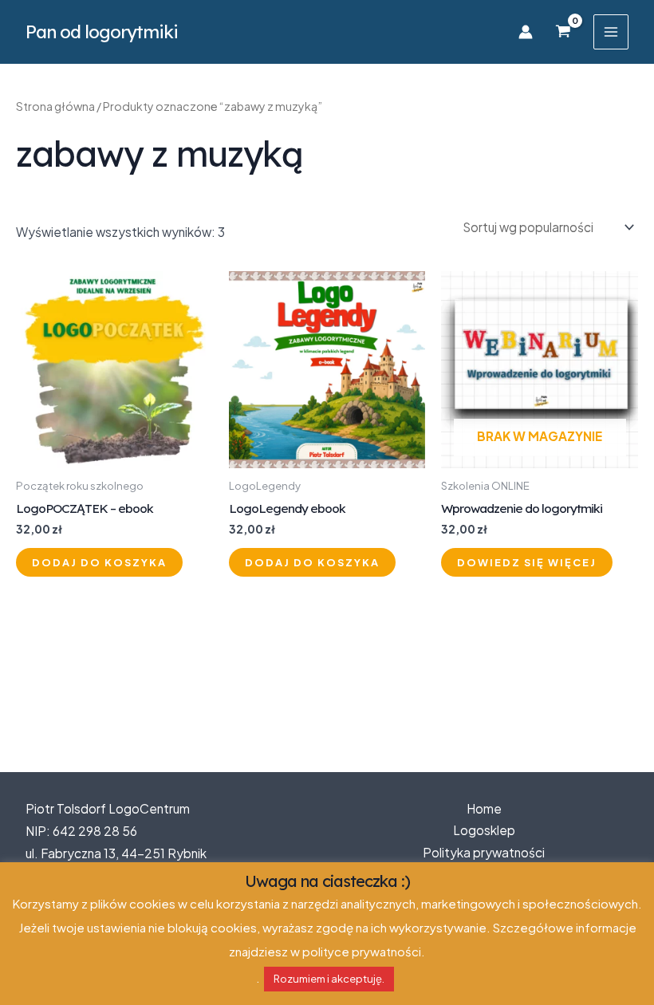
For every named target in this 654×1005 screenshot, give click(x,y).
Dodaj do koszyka (99, 562)
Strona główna (55, 106)
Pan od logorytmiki (102, 31)
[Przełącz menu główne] (610, 31)
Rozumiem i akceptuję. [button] (329, 978)
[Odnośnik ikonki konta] (525, 32)
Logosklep (484, 830)
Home (484, 808)
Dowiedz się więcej (527, 562)
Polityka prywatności (484, 852)
